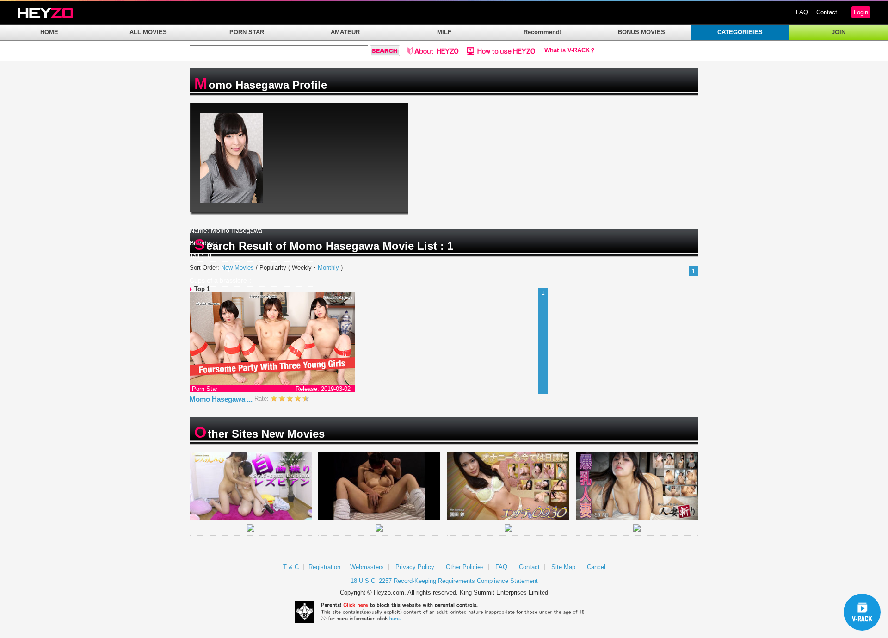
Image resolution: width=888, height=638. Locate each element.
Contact (826, 12)
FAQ (802, 12)
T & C (291, 567)
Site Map (563, 567)
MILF (444, 32)
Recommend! (542, 32)
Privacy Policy (414, 567)
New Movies (237, 267)
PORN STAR (246, 32)
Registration (324, 567)
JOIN (838, 32)
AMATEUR (345, 32)
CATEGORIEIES (740, 32)
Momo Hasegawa (221, 399)
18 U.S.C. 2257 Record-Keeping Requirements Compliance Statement (444, 580)
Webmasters (367, 567)
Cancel (596, 567)
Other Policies (465, 567)
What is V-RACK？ (570, 50)
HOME (49, 32)
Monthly (328, 267)
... (250, 399)
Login (861, 12)
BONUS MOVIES (641, 32)
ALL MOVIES (148, 32)
